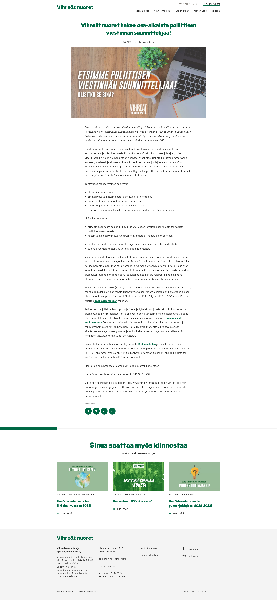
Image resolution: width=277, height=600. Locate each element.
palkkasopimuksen (105, 300)
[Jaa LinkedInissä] (104, 411)
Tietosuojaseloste (65, 591)
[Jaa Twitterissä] (96, 411)
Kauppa (215, 10)
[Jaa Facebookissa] (88, 411)
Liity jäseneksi (211, 4)
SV (180, 4)
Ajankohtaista (162, 10)
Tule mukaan (182, 10)
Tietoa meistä (141, 10)
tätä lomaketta (147, 344)
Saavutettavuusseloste (87, 591)
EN (186, 4)
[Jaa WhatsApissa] (112, 411)
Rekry (151, 42)
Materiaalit (200, 10)
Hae (193, 4)
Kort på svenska (149, 548)
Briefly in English (149, 554)
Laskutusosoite (107, 566)
